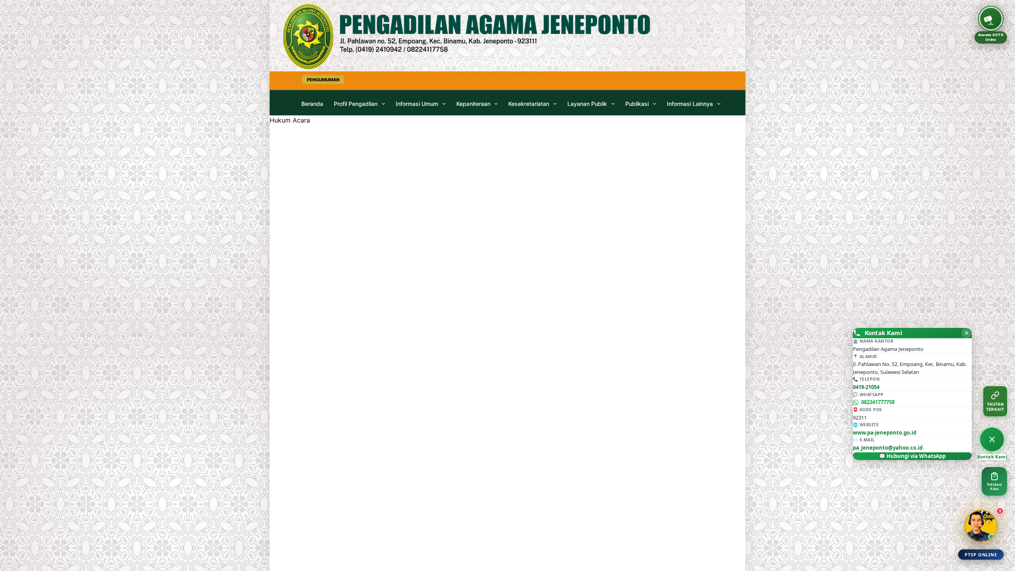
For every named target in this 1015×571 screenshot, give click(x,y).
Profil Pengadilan (355, 103)
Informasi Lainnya (690, 103)
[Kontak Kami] (992, 439)
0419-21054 (866, 387)
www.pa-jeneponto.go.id (884, 432)
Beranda (312, 103)
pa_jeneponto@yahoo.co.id (888, 447)
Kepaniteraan (473, 103)
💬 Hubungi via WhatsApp (912, 456)
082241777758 (877, 402)
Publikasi (637, 103)
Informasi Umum (417, 103)
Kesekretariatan (528, 103)
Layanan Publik (587, 103)
